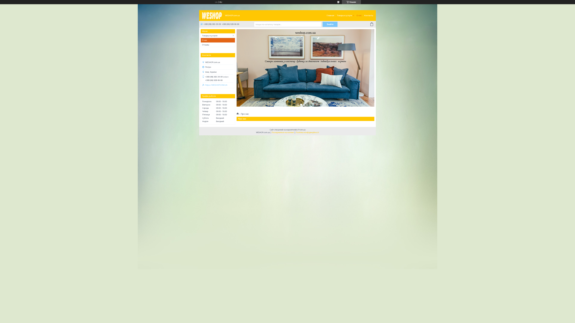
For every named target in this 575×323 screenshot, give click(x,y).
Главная (330, 15)
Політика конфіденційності (307, 132)
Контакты (368, 15)
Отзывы (205, 44)
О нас (359, 15)
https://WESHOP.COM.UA (216, 85)
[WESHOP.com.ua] (212, 15)
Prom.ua (301, 129)
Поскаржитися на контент (283, 132)
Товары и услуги (344, 15)
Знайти (330, 24)
